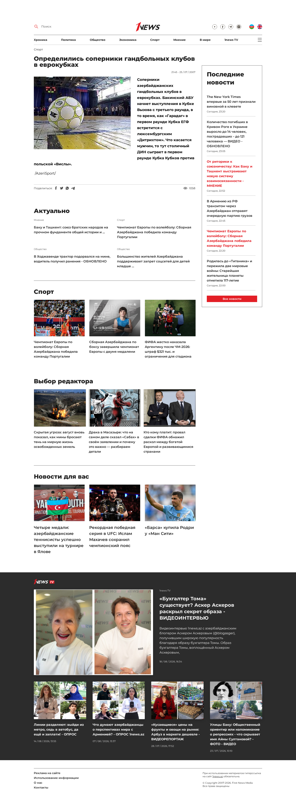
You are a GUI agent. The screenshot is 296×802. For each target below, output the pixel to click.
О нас (38, 782)
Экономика (127, 39)
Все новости (232, 299)
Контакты (41, 787)
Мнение (179, 39)
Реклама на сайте (47, 773)
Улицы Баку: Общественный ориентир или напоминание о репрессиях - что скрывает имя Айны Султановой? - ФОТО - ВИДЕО (235, 734)
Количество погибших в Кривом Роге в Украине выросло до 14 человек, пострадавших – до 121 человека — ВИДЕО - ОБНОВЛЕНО (227, 134)
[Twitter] (62, 188)
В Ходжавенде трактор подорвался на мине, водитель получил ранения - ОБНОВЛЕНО (72, 259)
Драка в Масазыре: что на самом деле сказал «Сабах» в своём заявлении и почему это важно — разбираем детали (114, 441)
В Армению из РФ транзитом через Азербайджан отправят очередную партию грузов (229, 208)
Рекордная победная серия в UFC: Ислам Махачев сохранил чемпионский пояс (112, 536)
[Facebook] (56, 188)
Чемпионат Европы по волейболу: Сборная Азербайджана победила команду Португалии (154, 232)
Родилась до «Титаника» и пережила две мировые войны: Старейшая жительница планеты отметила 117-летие (229, 270)
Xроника (40, 39)
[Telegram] (73, 188)
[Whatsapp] (67, 188)
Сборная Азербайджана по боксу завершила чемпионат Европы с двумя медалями (114, 347)
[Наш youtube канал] (214, 26)
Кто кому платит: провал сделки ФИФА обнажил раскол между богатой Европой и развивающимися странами (168, 441)
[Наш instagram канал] (238, 26)
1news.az (217, 776)
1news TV (231, 39)
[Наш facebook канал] (222, 26)
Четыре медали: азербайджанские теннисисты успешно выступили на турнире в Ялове (59, 539)
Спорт (154, 39)
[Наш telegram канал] (230, 26)
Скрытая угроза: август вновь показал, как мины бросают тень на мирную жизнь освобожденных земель (59, 439)
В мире (205, 39)
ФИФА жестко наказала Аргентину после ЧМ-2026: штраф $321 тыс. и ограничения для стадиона (168, 349)
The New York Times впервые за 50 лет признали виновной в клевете (231, 101)
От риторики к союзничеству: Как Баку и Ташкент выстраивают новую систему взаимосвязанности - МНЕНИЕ (229, 174)
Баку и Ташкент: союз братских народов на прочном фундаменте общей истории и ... (71, 229)
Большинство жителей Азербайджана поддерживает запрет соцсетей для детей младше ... (153, 261)
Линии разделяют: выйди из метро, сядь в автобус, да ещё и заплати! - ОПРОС (59, 729)
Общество (97, 39)
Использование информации (56, 777)
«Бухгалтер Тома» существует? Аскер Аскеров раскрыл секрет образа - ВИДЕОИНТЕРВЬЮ (196, 608)
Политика (68, 39)
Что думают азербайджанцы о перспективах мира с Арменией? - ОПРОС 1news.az (118, 729)
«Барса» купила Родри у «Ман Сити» (169, 530)
